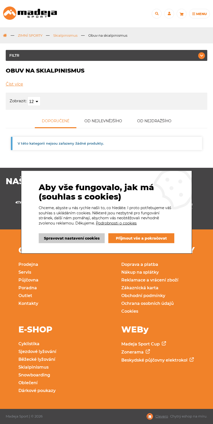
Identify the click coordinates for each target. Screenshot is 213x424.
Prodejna (28, 264)
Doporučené (55, 121)
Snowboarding (34, 374)
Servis (24, 272)
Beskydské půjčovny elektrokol (155, 360)
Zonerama (133, 352)
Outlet (25, 295)
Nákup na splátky (140, 272)
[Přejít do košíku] (182, 14)
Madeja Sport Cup (141, 344)
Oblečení (28, 382)
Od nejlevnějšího (103, 121)
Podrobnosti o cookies (116, 223)
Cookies (129, 311)
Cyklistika (28, 343)
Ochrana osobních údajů (147, 303)
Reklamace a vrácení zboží (149, 280)
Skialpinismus (65, 35)
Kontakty (28, 303)
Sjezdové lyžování (37, 351)
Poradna (27, 287)
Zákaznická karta (139, 287)
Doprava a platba (139, 264)
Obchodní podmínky (143, 295)
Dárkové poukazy (37, 390)
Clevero (161, 416)
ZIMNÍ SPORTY (30, 35)
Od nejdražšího (154, 121)
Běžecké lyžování (36, 359)
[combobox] (34, 101)
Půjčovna (28, 280)
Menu (201, 14)
